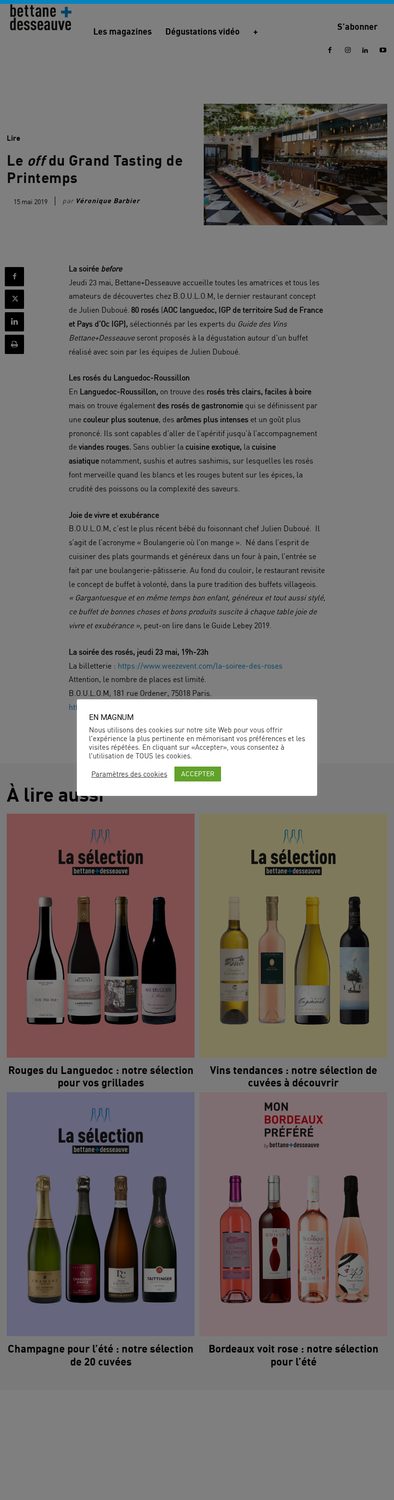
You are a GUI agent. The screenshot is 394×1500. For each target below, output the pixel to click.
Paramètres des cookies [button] (129, 774)
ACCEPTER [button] (197, 773)
